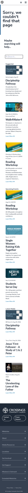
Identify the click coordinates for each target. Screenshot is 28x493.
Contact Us (6, 418)
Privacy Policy (10, 487)
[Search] (7, 56)
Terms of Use (18, 487)
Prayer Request (18, 418)
